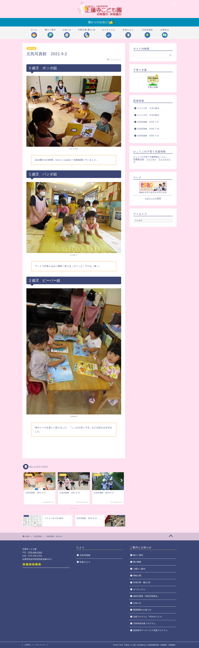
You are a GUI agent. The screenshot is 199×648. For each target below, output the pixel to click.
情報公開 (137, 576)
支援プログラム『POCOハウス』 (148, 617)
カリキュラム (108, 30)
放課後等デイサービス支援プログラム (150, 630)
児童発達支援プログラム (144, 623)
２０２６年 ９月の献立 (148, 108)
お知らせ (67, 30)
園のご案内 (50, 30)
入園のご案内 (139, 569)
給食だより (128, 30)
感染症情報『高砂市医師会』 (146, 596)
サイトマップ (40, 645)
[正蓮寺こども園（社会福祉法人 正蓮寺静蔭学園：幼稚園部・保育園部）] (100, 15)
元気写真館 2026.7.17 (148, 122)
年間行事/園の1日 (86, 30)
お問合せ (164, 30)
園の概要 (137, 562)
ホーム (34, 30)
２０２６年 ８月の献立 (148, 115)
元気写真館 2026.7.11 (148, 136)
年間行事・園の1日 (142, 582)
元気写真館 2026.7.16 (149, 129)
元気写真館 (147, 30)
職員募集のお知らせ (142, 610)
